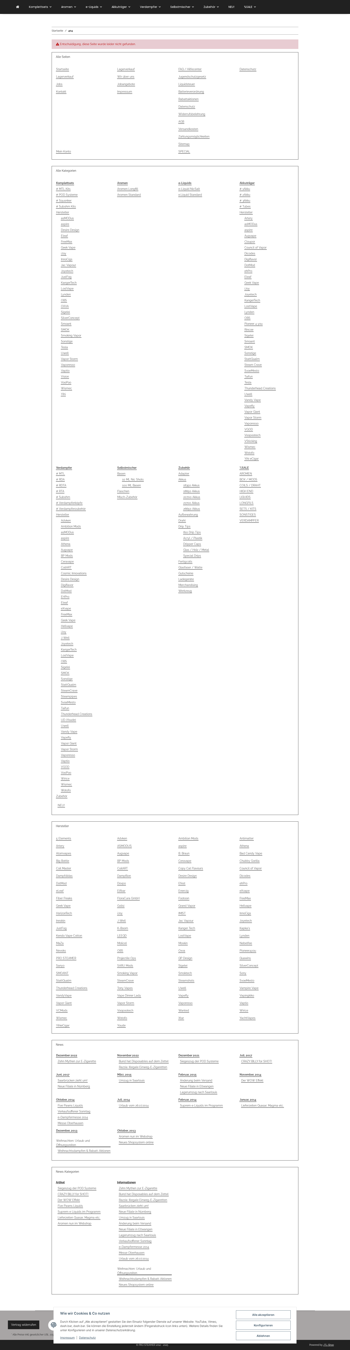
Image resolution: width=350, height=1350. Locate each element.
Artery (248, 218)
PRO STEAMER (66, 958)
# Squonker (63, 200)
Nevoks (61, 950)
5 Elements (63, 838)
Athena (65, 544)
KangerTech (69, 282)
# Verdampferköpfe (69, 503)
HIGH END (246, 491)
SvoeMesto (251, 370)
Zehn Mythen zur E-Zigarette (77, 1061)
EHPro (65, 596)
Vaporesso (68, 364)
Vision (65, 376)
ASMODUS (124, 845)
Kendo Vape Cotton (69, 935)
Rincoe (248, 329)
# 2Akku (245, 194)
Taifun (248, 376)
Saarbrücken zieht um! (73, 1080)
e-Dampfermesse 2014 (73, 1117)
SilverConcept (70, 318)
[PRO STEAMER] (17, 7)
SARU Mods (125, 965)
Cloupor (249, 241)
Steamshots (186, 980)
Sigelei (65, 312)
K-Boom (122, 928)
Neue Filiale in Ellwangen (196, 1086)
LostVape (67, 288)
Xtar (181, 1018)
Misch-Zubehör (127, 497)
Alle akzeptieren (263, 1314)
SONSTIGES (248, 514)
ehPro (248, 271)
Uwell (65, 353)
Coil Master (63, 868)
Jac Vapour (68, 265)
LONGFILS (246, 503)
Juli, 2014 (123, 1099)
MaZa (60, 943)
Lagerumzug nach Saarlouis (198, 1092)
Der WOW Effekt (252, 1080)
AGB (181, 121)
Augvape (250, 235)
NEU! (61, 805)
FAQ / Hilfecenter (190, 69)
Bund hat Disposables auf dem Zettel (144, 1061)
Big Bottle (62, 860)
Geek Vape (68, 247)
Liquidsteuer (186, 84)
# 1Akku (245, 188)
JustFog (66, 276)
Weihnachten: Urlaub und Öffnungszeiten (73, 1143)
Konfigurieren (263, 1325)
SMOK (65, 329)
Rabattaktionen (188, 99)
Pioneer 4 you (253, 323)
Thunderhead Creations (260, 388)
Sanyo (60, 965)
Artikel (60, 1182)
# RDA (60, 479)
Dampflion (124, 875)
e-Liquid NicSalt (189, 188)
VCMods (61, 1010)
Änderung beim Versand (196, 1080)
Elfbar (121, 890)
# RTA (60, 491)
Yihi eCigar (251, 458)
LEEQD (122, 935)
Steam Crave (253, 364)
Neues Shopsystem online (136, 1142)
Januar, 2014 (248, 1099)
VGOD (248, 429)
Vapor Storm (69, 359)
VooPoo (66, 382)
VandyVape (63, 995)
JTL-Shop (328, 1345)
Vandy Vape (252, 400)
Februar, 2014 (187, 1099)
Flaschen (123, 491)
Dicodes (249, 253)
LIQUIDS (245, 497)
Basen (121, 473)
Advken (66, 520)
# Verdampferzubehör (71, 508)
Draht (182, 520)
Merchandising (188, 585)
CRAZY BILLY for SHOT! (256, 1061)
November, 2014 (250, 1074)
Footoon (183, 898)
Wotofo (249, 452)
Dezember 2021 (188, 1055)
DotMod (249, 265)
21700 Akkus (191, 503)
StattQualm (252, 359)
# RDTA (61, 485)
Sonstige (67, 341)
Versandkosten (188, 129)
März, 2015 (124, 1074)
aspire (65, 224)
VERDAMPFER (249, 520)
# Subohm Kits (66, 206)
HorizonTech (64, 913)
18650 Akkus (191, 491)
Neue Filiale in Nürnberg (74, 1086)
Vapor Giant (252, 411)
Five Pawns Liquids (70, 1105)
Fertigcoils (185, 561)
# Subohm (63, 497)
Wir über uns (125, 76)
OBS (64, 300)
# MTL (60, 473)
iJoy (63, 253)
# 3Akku (245, 200)
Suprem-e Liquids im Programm (201, 1105)
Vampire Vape (249, 988)
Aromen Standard (129, 194)
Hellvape (67, 626)
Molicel (122, 943)
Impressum (67, 1337)
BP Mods (67, 555)
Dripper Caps (192, 544)
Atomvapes (63, 853)
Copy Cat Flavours (190, 868)
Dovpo (121, 883)
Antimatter (247, 838)
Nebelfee (246, 943)
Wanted (183, 1010)
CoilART (66, 567)
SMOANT (62, 973)
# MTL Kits (63, 188)
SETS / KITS (248, 508)
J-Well (65, 637)
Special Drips (192, 555)
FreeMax (66, 241)
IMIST (182, 913)
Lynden (66, 294)
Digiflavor (250, 259)
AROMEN (246, 473)
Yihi (63, 394)
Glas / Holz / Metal (196, 549)
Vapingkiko (247, 995)
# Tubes (245, 206)
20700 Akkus (191, 497)
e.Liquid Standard (190, 194)
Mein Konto (63, 151)
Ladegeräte (186, 579)
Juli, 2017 (246, 1055)
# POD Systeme (67, 194)
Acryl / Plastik (192, 538)
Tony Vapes (125, 988)
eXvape (66, 608)
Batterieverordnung (191, 91)
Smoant (66, 323)
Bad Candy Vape (251, 853)
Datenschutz (87, 1337)
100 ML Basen (131, 485)
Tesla (64, 347)
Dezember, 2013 (66, 1130)
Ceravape (67, 561)
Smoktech (185, 973)
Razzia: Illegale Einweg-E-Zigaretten (143, 1067)
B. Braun (183, 853)
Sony (243, 973)
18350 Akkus (191, 485)
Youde (121, 1025)
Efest (181, 883)
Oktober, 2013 (126, 1130)
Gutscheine (185, 573)
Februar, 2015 (187, 1074)
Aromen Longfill (127, 188)
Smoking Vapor (71, 335)
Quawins (245, 958)
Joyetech (67, 271)
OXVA (65, 306)
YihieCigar (62, 1025)
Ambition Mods (71, 526)
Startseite (62, 69)
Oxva (181, 950)
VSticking (250, 441)
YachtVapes (247, 1018)
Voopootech (252, 435)
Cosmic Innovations (73, 573)
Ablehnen (263, 1335)
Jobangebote (126, 84)
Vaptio (65, 370)
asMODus (67, 218)
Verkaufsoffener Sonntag (74, 1111)
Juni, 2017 (62, 1074)
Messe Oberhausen (70, 1123)
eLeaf (60, 890)
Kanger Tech (186, 928)
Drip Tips (184, 526)
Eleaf (64, 235)
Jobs (59, 84)
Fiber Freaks (64, 898)
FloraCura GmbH (128, 898)
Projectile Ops (126, 958)
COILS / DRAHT (250, 485)
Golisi (120, 905)
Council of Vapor (255, 247)
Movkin (183, 943)
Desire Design (70, 230)
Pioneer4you (248, 950)
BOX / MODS (248, 479)
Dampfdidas (64, 875)
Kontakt (61, 91)
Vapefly (249, 405)
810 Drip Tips (192, 532)
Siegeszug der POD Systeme (199, 1061)
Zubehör (61, 796)
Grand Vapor (186, 905)
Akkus (182, 479)
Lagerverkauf (65, 76)
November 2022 (128, 1055)
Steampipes (69, 696)
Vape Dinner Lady (129, 995)
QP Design (185, 958)
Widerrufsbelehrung (191, 114)
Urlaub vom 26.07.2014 (134, 1105)
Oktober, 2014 (65, 1099)
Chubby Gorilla (249, 860)
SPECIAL (184, 151)
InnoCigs (66, 259)
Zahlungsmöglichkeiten (193, 136)
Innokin (60, 920)
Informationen (126, 1182)
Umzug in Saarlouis (132, 1080)
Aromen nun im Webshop (136, 1136)
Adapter (183, 473)
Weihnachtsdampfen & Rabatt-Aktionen (84, 1150)
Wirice (65, 778)
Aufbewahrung (188, 514)
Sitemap (184, 144)
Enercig (183, 890)
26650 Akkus (191, 508)
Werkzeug (185, 590)
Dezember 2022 (66, 1055)
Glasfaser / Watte (190, 567)
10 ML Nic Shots (133, 479)
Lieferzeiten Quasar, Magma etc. (262, 1105)
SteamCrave (69, 690)
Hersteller (62, 212)
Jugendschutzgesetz (192, 76)
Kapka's (245, 928)
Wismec (66, 388)
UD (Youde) (68, 720)
